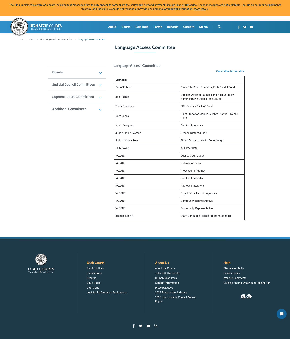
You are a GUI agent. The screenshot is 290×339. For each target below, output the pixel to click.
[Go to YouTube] (251, 27)
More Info (200, 9)
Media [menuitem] (203, 27)
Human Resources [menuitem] (166, 278)
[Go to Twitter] (244, 27)
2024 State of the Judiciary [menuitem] (171, 292)
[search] (219, 26)
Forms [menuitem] (157, 27)
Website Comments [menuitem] (234, 278)
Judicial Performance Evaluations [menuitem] (107, 292)
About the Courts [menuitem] (165, 268)
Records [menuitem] (172, 27)
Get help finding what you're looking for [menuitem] (246, 282)
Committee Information (230, 71)
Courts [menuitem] (125, 27)
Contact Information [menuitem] (167, 282)
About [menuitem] (112, 27)
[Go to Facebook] (239, 27)
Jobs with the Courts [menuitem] (167, 273)
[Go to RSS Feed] (156, 326)
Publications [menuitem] (94, 273)
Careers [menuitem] (188, 27)
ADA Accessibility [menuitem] (233, 268)
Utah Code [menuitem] (93, 287)
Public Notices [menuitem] (95, 268)
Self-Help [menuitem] (141, 27)
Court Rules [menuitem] (93, 282)
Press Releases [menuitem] (164, 287)
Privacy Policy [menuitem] (231, 273)
